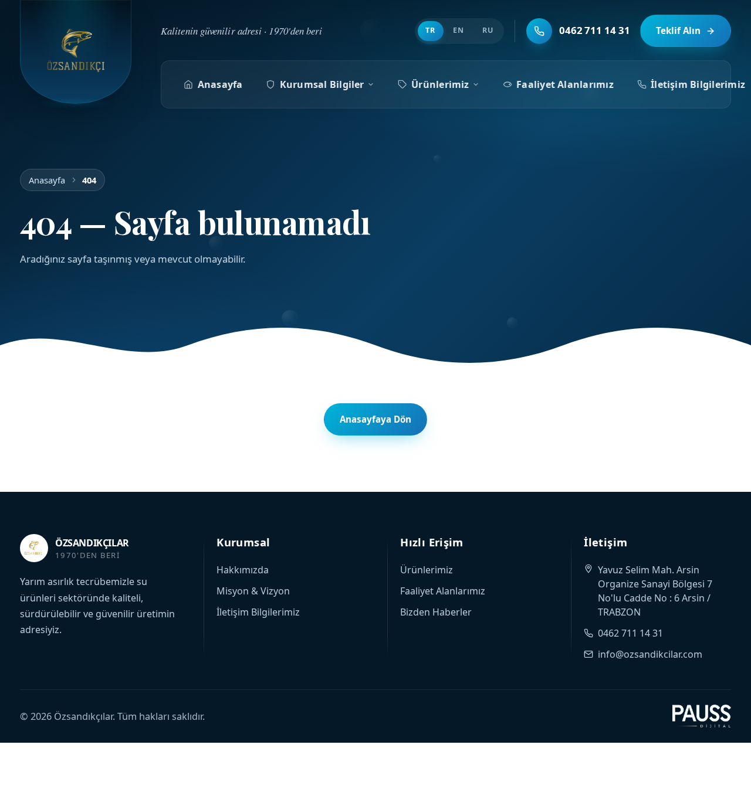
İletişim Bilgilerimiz (258, 612)
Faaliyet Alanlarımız (565, 84)
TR (430, 30)
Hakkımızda (242, 569)
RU (487, 30)
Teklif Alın (678, 30)
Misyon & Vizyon (253, 590)
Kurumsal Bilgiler (322, 84)
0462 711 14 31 (630, 633)
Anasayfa (220, 84)
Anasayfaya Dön (375, 419)
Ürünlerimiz (440, 84)
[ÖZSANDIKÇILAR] (75, 52)
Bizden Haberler (436, 612)
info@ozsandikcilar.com (650, 654)
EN (458, 30)
